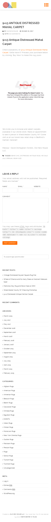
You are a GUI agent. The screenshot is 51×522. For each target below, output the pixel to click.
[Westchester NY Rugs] (9, 5)
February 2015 (9, 373)
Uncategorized (9, 468)
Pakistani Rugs (9, 443)
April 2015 (7, 365)
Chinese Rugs (9, 411)
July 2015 (7, 361)
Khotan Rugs (8, 427)
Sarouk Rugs (8, 456)
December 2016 (9, 328)
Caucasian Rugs (10, 407)
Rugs (5, 452)
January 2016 (8, 344)
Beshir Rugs (8, 403)
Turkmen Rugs (9, 464)
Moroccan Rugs (9, 431)
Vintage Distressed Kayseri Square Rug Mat (20, 275)
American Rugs (9, 390)
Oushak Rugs (8, 439)
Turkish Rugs (8, 460)
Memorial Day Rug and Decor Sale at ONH (19, 286)
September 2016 (10, 332)
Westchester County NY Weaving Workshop (20, 290)
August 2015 (8, 357)
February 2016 (9, 340)
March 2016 (8, 336)
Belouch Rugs (9, 399)
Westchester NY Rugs (29, 517)
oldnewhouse (12, 31)
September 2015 (10, 353)
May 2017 (7, 324)
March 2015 (8, 369)
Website (37, 186)
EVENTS (7, 419)
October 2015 (8, 349)
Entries (8, 485)
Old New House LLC (17, 514)
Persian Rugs (8, 447)
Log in (6, 481)
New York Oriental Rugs (12, 435)
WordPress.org (9, 493)
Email (21, 186)
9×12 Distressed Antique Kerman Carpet (18, 294)
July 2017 (7, 320)
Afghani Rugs (9, 386)
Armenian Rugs (9, 394)
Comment (6, 196)
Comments (9, 489)
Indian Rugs (8, 423)
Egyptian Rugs (9, 415)
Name (5, 186)
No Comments (14, 34)
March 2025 (8, 316)
